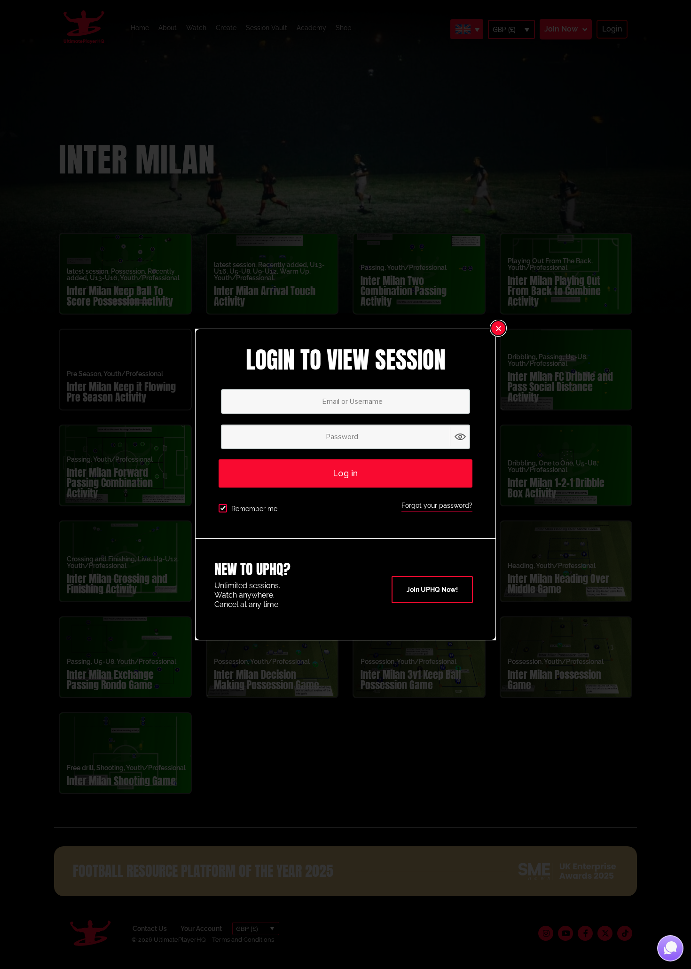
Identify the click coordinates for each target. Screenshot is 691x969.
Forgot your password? (436, 505)
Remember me (254, 508)
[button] (498, 328)
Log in (345, 473)
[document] (345, 484)
